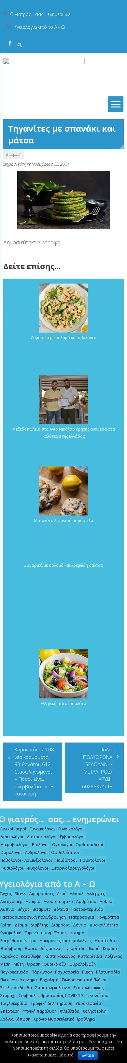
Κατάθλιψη (31, 956)
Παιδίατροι (66, 860)
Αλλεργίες (96, 893)
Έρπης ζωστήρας (70, 933)
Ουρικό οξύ (55, 964)
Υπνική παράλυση (40, 1011)
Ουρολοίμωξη (82, 964)
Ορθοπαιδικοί (89, 844)
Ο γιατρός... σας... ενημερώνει (41, 14)
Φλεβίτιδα (69, 1011)
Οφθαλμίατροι (65, 852)
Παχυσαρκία (67, 972)
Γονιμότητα (108, 917)
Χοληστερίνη (94, 1011)
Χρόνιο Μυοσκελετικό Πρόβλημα (64, 1019)
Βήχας (23, 909)
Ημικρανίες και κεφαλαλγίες (66, 940)
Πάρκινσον (42, 972)
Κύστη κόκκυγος (60, 956)
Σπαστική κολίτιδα (52, 987)
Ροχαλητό (49, 980)
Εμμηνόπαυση (38, 933)
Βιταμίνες (41, 909)
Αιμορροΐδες (41, 893)
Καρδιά (110, 948)
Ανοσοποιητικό (58, 901)
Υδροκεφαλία (88, 1003)
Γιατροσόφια (81, 917)
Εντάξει (87, 1055)
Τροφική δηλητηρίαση (51, 1003)
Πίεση (87, 972)
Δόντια (79, 925)
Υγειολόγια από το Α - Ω (40, 27)
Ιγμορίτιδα (75, 948)
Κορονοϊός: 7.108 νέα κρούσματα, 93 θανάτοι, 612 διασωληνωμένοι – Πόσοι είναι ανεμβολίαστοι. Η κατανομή (34, 771)
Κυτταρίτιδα (90, 956)
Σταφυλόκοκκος (89, 987)
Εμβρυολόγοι (72, 837)
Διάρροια (60, 925)
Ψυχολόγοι (37, 868)
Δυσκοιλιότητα (104, 925)
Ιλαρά (94, 948)
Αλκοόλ (76, 893)
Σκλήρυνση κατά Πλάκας (84, 980)
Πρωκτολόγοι (92, 860)
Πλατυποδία (108, 972)
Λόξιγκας (113, 956)
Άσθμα (106, 901)
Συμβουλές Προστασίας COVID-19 (51, 995)
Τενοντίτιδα (97, 995)
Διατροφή (13, 154)
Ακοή (61, 893)
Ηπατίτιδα (105, 940)
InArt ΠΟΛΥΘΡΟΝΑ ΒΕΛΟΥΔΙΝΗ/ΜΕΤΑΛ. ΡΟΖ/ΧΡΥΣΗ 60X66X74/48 (97, 768)
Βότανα (61, 909)
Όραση (33, 964)
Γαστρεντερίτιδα (87, 909)
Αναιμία (33, 901)
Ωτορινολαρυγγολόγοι (72, 868)
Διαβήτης (39, 925)
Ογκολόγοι (62, 844)
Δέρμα (21, 925)
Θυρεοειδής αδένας (43, 948)
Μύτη (19, 964)
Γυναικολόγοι (42, 829)
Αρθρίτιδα (86, 901)
